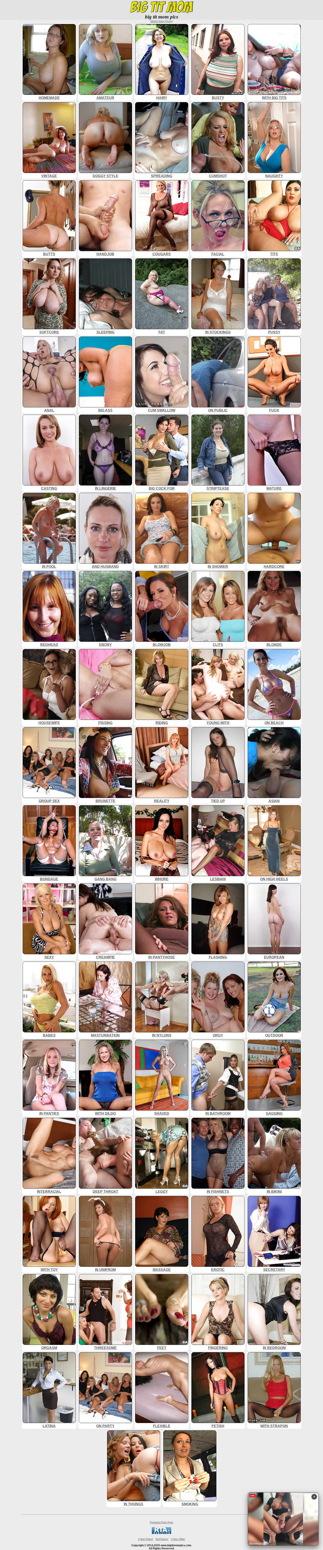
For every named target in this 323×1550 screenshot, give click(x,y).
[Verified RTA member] (161, 1533)
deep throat (105, 1191)
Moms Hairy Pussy (162, 21)
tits (274, 254)
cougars (161, 254)
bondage (49, 879)
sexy (49, 957)
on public (218, 410)
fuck (274, 410)
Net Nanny (162, 1539)
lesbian (218, 879)
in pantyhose (161, 957)
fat (161, 332)
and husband (105, 566)
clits (218, 645)
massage (162, 1270)
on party (105, 1426)
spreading (161, 176)
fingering (218, 1348)
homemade (49, 98)
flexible (161, 1426)
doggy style (105, 176)
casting (49, 488)
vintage (49, 176)
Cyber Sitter (178, 1539)
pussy (274, 332)
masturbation (105, 1035)
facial (217, 254)
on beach (274, 723)
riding (162, 723)
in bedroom (274, 1348)
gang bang (105, 879)
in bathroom (217, 1113)
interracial (49, 1191)
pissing (105, 723)
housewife (49, 723)
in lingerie (105, 488)
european (274, 957)
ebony (105, 645)
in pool (49, 566)
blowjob (162, 645)
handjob (105, 254)
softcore (49, 332)
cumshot (218, 176)
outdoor (274, 1035)
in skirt (161, 566)
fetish (218, 1426)
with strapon (274, 1426)
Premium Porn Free (161, 1522)
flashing (218, 957)
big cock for (162, 488)
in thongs (133, 1504)
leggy (162, 1191)
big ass (105, 410)
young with (218, 723)
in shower (218, 566)
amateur (105, 98)
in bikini (274, 1191)
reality (161, 801)
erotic (218, 1270)
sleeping (105, 332)
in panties (49, 1113)
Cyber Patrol (145, 1539)
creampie (105, 957)
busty (218, 98)
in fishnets (218, 1191)
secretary (274, 1270)
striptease (218, 488)
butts (49, 254)
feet (161, 1348)
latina (49, 1426)
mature (274, 488)
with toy (49, 1270)
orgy (218, 1035)
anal (49, 410)
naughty (274, 176)
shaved (161, 1113)
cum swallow (161, 410)
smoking (189, 1504)
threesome (105, 1348)
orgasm (49, 1348)
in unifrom (105, 1270)
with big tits (274, 98)
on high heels (274, 879)
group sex (49, 801)
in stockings (218, 332)
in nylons (161, 1035)
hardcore (274, 566)
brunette (105, 801)
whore (162, 879)
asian (274, 801)
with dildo (105, 1113)
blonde (274, 645)
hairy (161, 98)
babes (49, 1035)
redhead (49, 645)
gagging (274, 1113)
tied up (218, 801)
